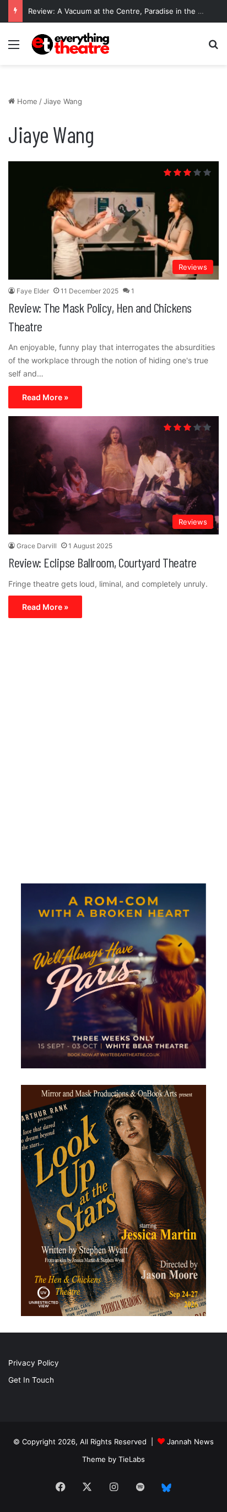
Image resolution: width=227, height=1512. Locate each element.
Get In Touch (31, 1379)
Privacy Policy (33, 1362)
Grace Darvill (37, 546)
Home (26, 101)
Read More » (45, 397)
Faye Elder (33, 291)
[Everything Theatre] (72, 43)
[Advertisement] (113, 753)
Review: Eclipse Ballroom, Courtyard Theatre (102, 562)
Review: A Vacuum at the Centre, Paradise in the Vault (121, 11)
